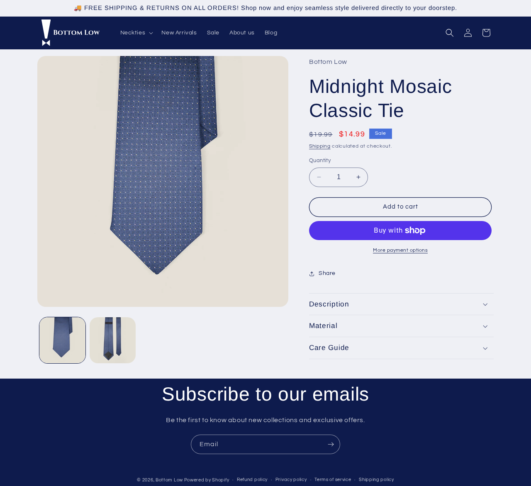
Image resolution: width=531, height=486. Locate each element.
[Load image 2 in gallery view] (113, 340)
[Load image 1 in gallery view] (62, 340)
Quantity (320, 160)
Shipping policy (376, 479)
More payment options (400, 250)
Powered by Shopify (206, 480)
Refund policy (252, 479)
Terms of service (332, 479)
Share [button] (327, 273)
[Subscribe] (331, 444)
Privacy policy (291, 479)
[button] (136, 32)
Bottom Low (170, 480)
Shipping (320, 146)
